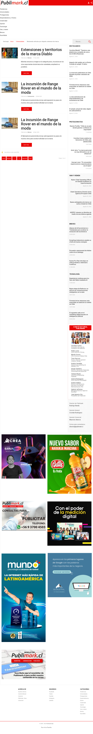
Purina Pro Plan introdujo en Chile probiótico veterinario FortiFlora (78, 262)
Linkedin (51, 700)
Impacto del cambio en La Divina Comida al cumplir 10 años (80, 63)
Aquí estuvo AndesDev (46, 727)
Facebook (51, 691)
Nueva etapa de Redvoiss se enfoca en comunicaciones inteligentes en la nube (78, 290)
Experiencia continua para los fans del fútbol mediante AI (79, 279)
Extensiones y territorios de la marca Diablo (41, 51)
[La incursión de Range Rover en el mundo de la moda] (10, 87)
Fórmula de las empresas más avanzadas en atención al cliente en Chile (80, 86)
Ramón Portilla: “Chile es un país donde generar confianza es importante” (80, 127)
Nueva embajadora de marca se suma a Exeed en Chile (80, 203)
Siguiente (24, 158)
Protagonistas (83, 696)
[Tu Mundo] (24, 641)
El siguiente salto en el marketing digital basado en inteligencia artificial (78, 314)
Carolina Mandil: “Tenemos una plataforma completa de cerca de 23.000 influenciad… (79, 52)
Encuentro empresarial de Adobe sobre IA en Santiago (80, 251)
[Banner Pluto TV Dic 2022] (69, 545)
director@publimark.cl (76, 427)
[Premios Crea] (24, 478)
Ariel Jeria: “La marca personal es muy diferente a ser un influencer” (81, 152)
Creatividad (83, 702)
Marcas (30, 58)
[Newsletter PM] (24, 678)
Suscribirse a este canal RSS (11, 152)
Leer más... (26, 73)
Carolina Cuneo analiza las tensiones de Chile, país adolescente (82, 140)
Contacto (20, 696)
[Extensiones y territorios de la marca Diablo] (10, 53)
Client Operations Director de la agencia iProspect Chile (80, 192)
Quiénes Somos (22, 691)
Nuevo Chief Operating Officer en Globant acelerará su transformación (81, 181)
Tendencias (83, 691)
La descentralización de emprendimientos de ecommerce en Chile (77, 98)
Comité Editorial (22, 694)
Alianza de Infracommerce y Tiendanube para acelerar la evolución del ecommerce (78, 229)
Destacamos (31, 96)
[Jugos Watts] (69, 493)
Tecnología (83, 707)
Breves (82, 711)
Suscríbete (82, 713)
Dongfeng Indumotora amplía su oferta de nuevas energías (80, 241)
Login (88, 2)
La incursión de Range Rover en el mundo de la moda (41, 88)
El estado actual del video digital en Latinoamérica (80, 110)
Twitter (51, 694)
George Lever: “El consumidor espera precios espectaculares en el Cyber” (81, 164)
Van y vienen (83, 709)
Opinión (82, 705)
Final (30, 158)
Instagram (51, 698)
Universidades (83, 694)
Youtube (51, 696)
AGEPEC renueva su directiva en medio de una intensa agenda (80, 213)
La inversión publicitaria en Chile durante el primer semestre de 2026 (80, 74)
